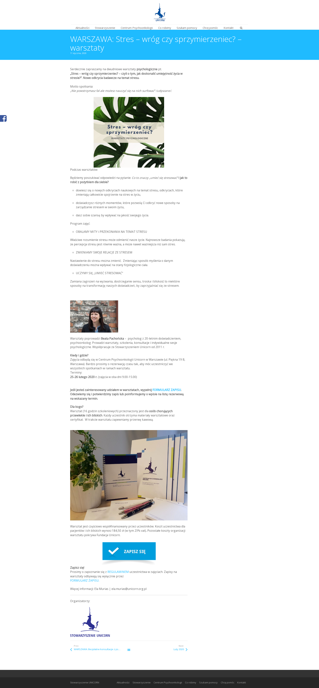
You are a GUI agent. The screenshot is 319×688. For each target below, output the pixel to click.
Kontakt (241, 682)
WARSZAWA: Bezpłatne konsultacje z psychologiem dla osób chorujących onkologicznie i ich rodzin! (101, 649)
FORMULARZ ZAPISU (166, 390)
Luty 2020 (179, 649)
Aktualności (123, 682)
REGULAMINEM (118, 572)
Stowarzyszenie (142, 682)
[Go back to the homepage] (159, 12)
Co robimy (190, 682)
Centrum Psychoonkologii (168, 682)
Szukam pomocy (208, 682)
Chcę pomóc (227, 682)
